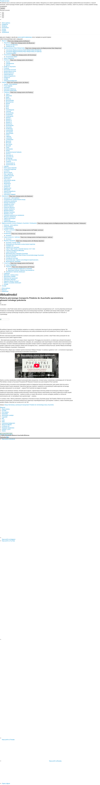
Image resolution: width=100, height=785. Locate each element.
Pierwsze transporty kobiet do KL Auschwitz (20, 268)
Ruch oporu (7, 179)
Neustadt (8, 146)
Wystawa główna (8, 210)
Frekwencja (7, 220)
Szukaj (4, 29)
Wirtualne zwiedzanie (10, 217)
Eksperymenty (8, 177)
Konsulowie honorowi (10, 70)
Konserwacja (7, 55)
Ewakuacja (7, 182)
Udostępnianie (10, 63)
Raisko (8, 150)
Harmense (9, 127)
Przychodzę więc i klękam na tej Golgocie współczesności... (22, 260)
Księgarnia (5, 24)
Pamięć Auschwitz (11, 257)
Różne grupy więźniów (10, 168)
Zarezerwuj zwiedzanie (10, 201)
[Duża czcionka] (3, 19)
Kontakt (6, 79)
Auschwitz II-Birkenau (10, 89)
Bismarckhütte (10, 100)
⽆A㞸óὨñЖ (5, 32)
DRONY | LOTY (6, 429)
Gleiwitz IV (9, 122)
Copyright (4, 417)
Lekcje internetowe (11, 265)
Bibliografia (7, 190)
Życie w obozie (8, 172)
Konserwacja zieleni (11, 57)
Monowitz (8, 143)
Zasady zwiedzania (9, 209)
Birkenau (8, 99)
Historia (4, 82)
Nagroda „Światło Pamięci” (11, 281)
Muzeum (4, 41)
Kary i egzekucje (8, 174)
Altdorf (7, 94)
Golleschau (9, 124)
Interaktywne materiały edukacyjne (15, 272)
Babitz (7, 97)
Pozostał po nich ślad (12, 258)
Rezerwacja (5, 27)
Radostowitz (9, 149)
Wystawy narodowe (9, 212)
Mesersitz (8, 141)
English (4, 31)
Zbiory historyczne (9, 58)
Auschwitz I (7, 87)
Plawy (7, 147)
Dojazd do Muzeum (9, 207)
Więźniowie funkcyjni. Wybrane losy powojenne (21, 270)
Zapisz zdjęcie (6, 783)
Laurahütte (9, 138)
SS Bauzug (9, 158)
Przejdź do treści (4, 1)
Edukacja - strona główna (11, 225)
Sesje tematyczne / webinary (12, 237)
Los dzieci (7, 171)
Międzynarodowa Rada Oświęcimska (14, 48)
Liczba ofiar (7, 185)
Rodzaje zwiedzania (9, 203)
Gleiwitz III (9, 121)
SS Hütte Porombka (11, 160)
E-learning (7, 263)
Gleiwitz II (8, 119)
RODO (4, 431)
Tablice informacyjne (9, 218)
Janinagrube (9, 132)
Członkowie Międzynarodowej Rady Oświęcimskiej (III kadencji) (23, 50)
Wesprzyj (4, 26)
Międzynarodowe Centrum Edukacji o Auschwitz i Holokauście (19, 223)
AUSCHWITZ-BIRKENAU (25, 37)
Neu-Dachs (9, 144)
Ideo (7, 437)
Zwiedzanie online (9, 204)
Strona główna (6, 23)
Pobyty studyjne (8, 226)
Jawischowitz (9, 133)
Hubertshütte (9, 130)
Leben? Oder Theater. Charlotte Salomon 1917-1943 (20, 249)
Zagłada (6, 166)
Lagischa (8, 136)
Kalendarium (7, 193)
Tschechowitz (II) (10, 164)
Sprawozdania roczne (10, 71)
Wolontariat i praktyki (9, 276)
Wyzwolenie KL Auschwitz (13, 261)
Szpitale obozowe (9, 175)
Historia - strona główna (10, 84)
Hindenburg (9, 128)
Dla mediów (5, 412)
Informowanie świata (9, 180)
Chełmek (8, 111)
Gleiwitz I (8, 117)
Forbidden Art (9, 246)
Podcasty (8, 267)
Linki (3, 420)
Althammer (9, 96)
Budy (7, 107)
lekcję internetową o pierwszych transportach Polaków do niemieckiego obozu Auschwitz (29, 405)
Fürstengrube (9, 116)
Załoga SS (7, 186)
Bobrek (8, 103)
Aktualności (7, 43)
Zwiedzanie (5, 196)
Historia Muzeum (8, 74)
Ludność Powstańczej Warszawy (15, 250)
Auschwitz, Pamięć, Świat (13, 242)
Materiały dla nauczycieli (11, 278)
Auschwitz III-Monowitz (10, 90)
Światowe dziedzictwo (8, 428)
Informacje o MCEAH (10, 279)
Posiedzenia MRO (11, 53)
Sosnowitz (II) (9, 157)
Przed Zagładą (8, 86)
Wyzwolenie (7, 183)
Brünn (7, 105)
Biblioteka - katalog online (11, 275)
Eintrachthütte (10, 113)
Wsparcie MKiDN (7, 425)
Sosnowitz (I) (9, 155)
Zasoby (8, 62)
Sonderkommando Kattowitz (13, 152)
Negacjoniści (7, 188)
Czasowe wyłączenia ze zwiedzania (14, 215)
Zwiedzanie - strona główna (11, 198)
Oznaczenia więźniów (10, 169)
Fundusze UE (6, 426)
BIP (3, 418)
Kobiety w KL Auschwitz (12, 247)
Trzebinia (8, 161)
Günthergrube (10, 125)
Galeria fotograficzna (9, 76)
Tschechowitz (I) (10, 163)
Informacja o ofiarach (9, 194)
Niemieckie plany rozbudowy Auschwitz (17, 253)
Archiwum (7, 60)
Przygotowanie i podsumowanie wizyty (14, 199)
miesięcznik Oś (10, 46)
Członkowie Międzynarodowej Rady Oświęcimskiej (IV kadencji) (24, 51)
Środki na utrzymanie (10, 66)
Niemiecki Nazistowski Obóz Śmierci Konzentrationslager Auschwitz (25, 255)
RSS (3, 421)
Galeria (8, 65)
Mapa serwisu (6, 409)
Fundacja (6, 68)
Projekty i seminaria (9, 230)
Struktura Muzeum (9, 73)
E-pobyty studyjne (9, 228)
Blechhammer (10, 102)
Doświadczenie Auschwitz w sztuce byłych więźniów (20, 244)
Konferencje (7, 233)
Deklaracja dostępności (10, 81)
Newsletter (5, 414)
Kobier (8, 135)
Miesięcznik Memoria (12, 45)
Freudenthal (9, 114)
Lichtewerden (9, 139)
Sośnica (8, 154)
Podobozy (7, 92)
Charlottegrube (10, 110)
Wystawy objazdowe (10, 241)
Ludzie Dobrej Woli (11, 252)
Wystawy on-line (8, 213)
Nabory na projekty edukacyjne (12, 283)
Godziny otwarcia (9, 206)
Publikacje (7, 273)
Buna (7, 108)
